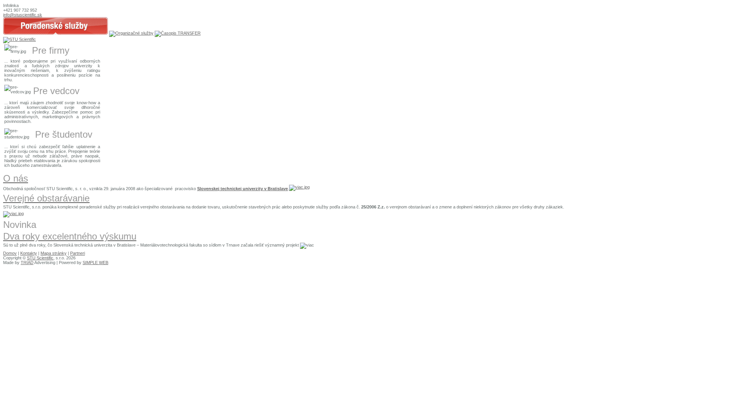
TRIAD (27, 262)
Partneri (77, 253)
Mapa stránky (54, 253)
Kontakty (28, 253)
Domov (10, 253)
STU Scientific (40, 258)
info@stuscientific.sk (22, 14)
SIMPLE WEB (95, 262)
